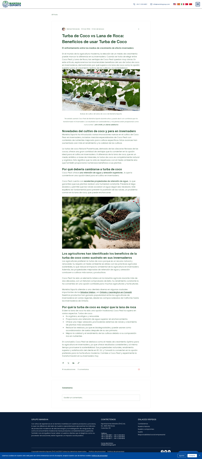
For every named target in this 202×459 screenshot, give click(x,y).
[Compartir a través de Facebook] (63, 363)
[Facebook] (162, 451)
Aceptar (192, 456)
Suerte (140, 432)
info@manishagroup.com (161, 4)
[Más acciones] (138, 29)
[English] (175, 4)
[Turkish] (187, 4)
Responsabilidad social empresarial (151, 435)
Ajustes (181, 456)
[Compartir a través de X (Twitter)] (68, 363)
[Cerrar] (199, 455)
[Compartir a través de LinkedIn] (73, 363)
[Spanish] (179, 4)
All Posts (55, 15)
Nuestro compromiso (146, 429)
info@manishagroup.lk (108, 445)
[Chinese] (191, 4)
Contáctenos (143, 424)
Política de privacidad (99, 456)
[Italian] (183, 4)
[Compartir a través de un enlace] (79, 363)
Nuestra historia (144, 426)
